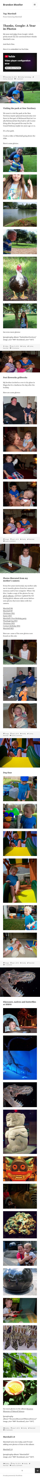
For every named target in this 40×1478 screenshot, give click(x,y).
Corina (5, 79)
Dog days (7, 772)
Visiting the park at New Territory (19, 108)
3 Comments (15, 348)
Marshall (10, 79)
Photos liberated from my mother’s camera (15, 579)
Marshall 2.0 (9, 1437)
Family (22, 77)
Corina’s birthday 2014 (11, 626)
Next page (37, 1470)
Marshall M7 (8, 611)
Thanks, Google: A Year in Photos (19, 27)
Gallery (7, 1428)
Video (6, 346)
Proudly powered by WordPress (12, 1475)
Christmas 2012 (9, 613)
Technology (27, 77)
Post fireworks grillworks (15, 377)
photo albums (8, 596)
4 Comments (9, 1430)
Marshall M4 (8, 608)
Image (7, 539)
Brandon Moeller (13, 4)
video (15, 34)
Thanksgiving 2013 (10, 621)
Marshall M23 (8, 628)
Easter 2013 (7, 616)
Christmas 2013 (9, 623)
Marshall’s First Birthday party (14, 618)
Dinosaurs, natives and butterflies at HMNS (19, 1003)
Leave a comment (10, 541)
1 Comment (19, 79)
